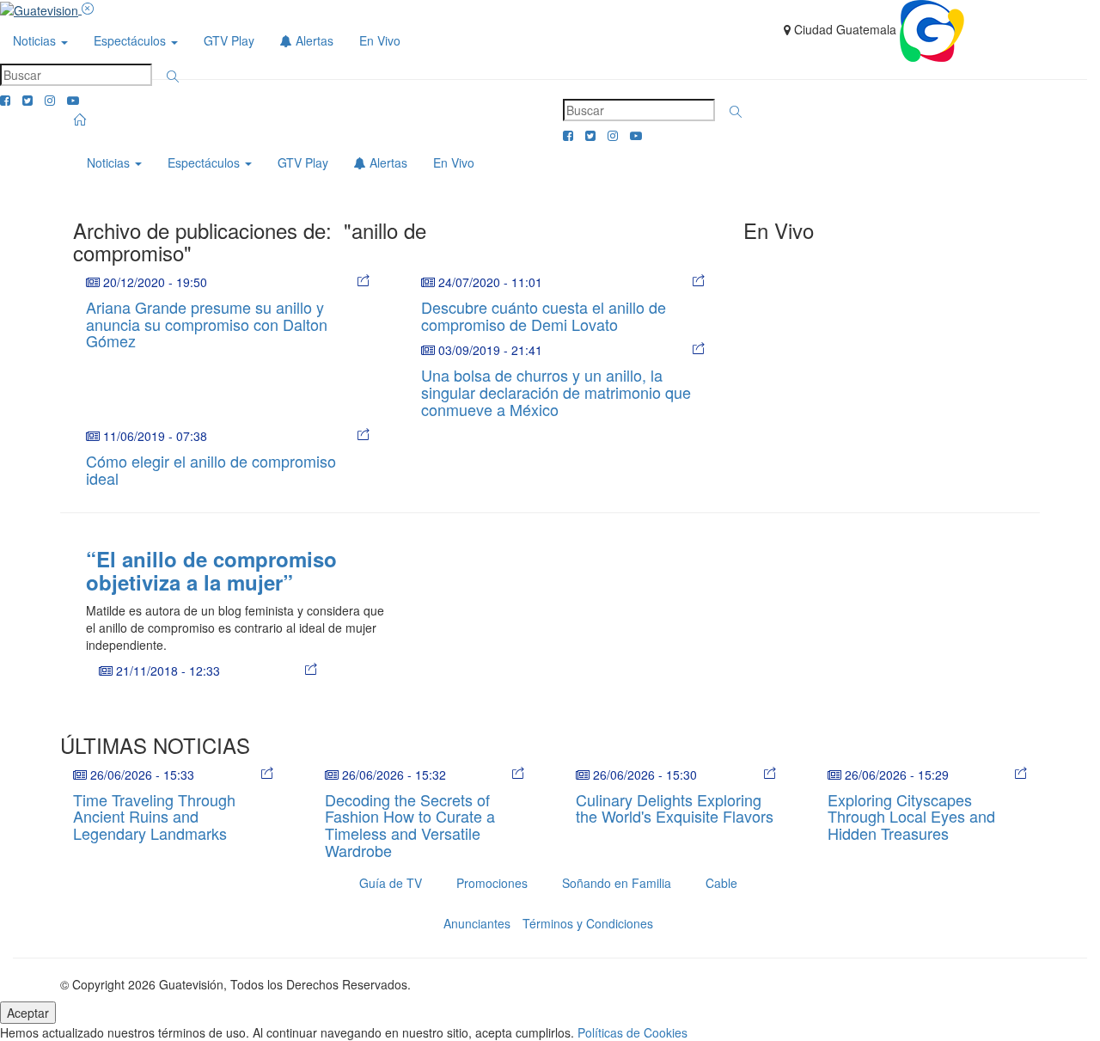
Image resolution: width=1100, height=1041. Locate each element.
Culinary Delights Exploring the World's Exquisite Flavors (674, 808)
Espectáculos (131, 40)
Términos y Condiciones (587, 923)
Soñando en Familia (616, 882)
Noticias (36, 40)
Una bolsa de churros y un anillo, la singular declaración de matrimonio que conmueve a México (556, 392)
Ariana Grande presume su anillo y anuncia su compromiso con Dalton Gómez (206, 324)
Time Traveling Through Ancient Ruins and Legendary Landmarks (154, 816)
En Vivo (379, 40)
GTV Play (229, 40)
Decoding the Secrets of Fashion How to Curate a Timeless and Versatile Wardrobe (410, 824)
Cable (721, 882)
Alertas (312, 40)
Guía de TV (390, 882)
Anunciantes (476, 923)
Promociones (492, 882)
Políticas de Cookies (633, 1032)
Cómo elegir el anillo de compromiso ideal (211, 469)
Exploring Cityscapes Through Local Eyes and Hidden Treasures (911, 816)
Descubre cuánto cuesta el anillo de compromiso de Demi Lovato (543, 315)
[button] (173, 76)
